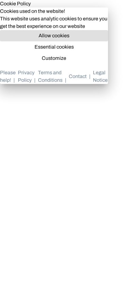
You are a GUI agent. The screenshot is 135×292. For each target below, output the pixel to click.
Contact (78, 76)
